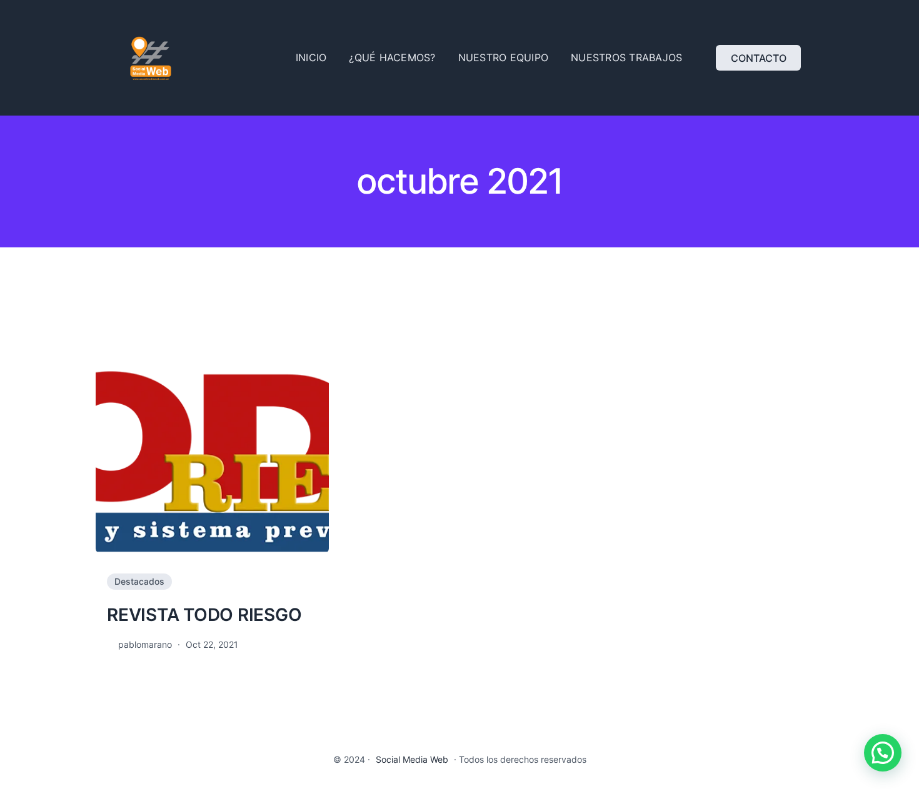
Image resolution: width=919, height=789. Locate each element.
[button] (882, 753)
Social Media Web (412, 759)
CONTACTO (758, 58)
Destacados (139, 581)
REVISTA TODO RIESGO (204, 614)
